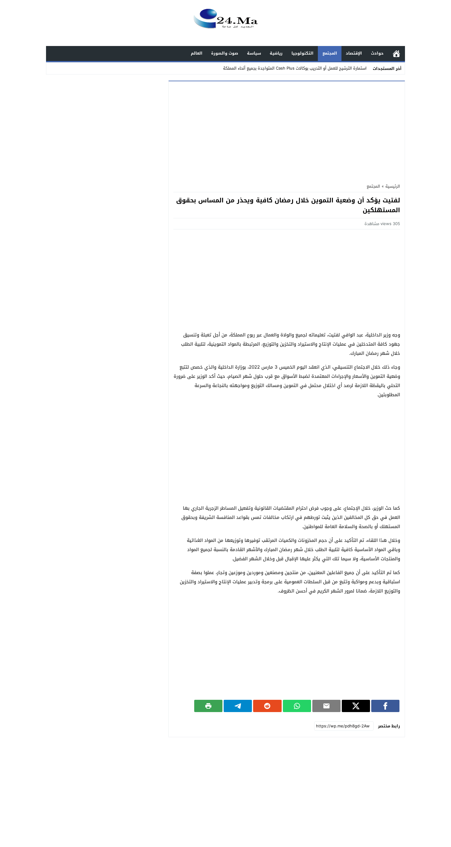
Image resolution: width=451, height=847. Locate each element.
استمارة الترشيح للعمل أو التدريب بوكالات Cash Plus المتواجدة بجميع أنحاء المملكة (295, 68)
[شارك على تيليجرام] (237, 706)
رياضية (276, 53)
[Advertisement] (287, 130)
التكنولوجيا (302, 53)
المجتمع (329, 53)
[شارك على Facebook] (385, 706)
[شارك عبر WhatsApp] (297, 706)
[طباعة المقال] (208, 706)
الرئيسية (396, 53)
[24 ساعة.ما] (225, 23)
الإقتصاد (354, 53)
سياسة (254, 53)
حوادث (377, 53)
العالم (196, 53)
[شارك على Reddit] (267, 706)
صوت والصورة (224, 53)
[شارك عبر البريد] (326, 706)
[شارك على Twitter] (355, 706)
